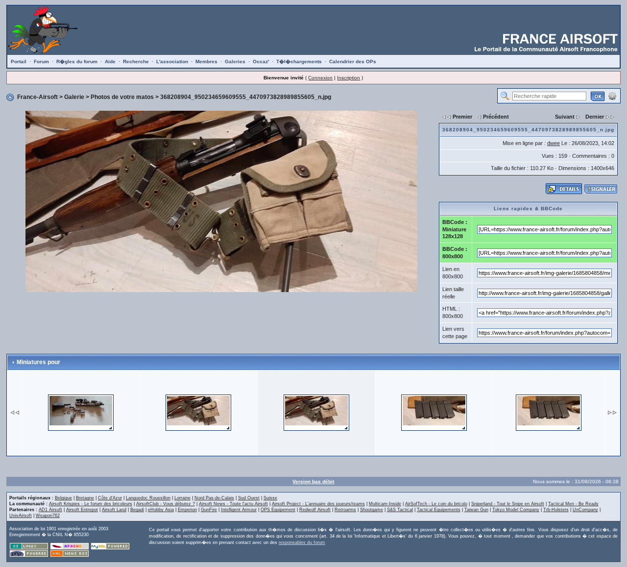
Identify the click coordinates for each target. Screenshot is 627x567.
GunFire (209, 509)
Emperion (187, 509)
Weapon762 (48, 515)
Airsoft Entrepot (82, 509)
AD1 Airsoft (50, 509)
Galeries (235, 61)
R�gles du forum (76, 61)
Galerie (74, 97)
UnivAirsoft (20, 515)
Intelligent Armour (239, 509)
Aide (110, 61)
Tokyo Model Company (515, 509)
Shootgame (371, 509)
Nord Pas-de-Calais (214, 497)
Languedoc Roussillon (148, 497)
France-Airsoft (37, 97)
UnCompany (585, 509)
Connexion (320, 77)
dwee (553, 143)
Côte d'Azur (110, 497)
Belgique (63, 497)
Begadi (137, 509)
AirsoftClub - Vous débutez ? (165, 503)
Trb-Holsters (556, 509)
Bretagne (85, 497)
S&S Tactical (400, 509)
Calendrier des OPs (352, 61)
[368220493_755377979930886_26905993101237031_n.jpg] (434, 412)
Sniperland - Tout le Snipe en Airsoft (507, 503)
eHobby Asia (161, 509)
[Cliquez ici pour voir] (563, 188)
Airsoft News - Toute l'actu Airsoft (233, 503)
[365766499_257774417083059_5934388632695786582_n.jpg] (81, 412)
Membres (206, 61)
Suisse (270, 497)
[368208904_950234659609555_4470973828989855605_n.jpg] (221, 201)
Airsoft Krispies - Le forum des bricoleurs (90, 503)
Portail (18, 61)
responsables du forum (302, 542)
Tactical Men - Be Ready (573, 503)
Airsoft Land (114, 509)
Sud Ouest (249, 497)
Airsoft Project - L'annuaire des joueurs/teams (318, 503)
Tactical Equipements (438, 509)
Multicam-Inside (385, 503)
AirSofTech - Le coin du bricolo (436, 503)
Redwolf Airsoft (315, 509)
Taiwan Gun (476, 509)
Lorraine (182, 497)
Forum (41, 61)
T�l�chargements (299, 61)
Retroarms (345, 509)
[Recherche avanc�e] (612, 96)
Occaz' (261, 61)
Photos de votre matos (122, 97)
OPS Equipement (278, 509)
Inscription (348, 77)
